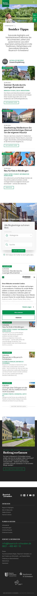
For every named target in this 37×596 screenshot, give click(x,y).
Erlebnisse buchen (7, 532)
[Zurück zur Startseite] (18, 3)
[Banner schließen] (34, 277)
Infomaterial (5, 525)
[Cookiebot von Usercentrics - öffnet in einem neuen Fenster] (22, 277)
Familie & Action (6, 514)
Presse (4, 551)
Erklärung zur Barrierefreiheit (10, 558)
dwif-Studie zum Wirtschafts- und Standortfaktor (16, 556)
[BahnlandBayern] (18, 585)
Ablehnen (19, 317)
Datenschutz (5, 561)
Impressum (5, 563)
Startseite (9, 25)
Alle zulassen (18, 312)
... (15, 25)
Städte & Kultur (6, 512)
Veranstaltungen (6, 528)
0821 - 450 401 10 (11, 546)
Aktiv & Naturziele (7, 510)
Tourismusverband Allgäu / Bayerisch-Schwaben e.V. (17, 554)
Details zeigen (27, 307)
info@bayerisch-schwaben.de (16, 543)
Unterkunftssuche (7, 530)
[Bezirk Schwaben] (10, 577)
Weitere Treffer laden (18, 406)
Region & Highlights (8, 507)
